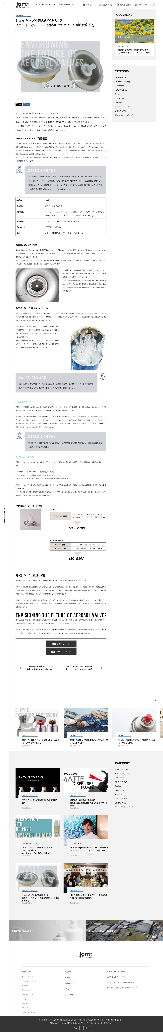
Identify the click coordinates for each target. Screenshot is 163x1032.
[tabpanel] (134, 37)
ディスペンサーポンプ (124, 115)
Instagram (69, 983)
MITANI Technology (122, 81)
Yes (75, 1028)
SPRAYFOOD (120, 111)
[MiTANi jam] (22, 4)
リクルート (90, 5)
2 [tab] (131, 41)
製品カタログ (107, 5)
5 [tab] (137, 41)
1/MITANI (118, 102)
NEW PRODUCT (121, 90)
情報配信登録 (125, 5)
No (87, 1028)
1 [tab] (129, 41)
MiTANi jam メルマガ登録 (116, 971)
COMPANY (142, 5)
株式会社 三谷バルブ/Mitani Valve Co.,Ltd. (122, 988)
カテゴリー (26, 972)
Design (117, 94)
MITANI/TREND (121, 77)
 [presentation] (154, 700)
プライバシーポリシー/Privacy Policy (120, 982)
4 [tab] (135, 41)
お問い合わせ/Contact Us (116, 977)
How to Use (119, 98)
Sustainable (119, 86)
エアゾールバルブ (122, 107)
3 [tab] (133, 41)
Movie (67, 977)
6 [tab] (139, 41)
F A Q (67, 989)
